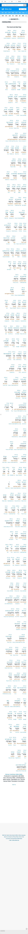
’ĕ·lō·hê (12, 315)
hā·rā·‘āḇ (10, 713)
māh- (25, 225)
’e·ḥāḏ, (12, 148)
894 (24, 81)
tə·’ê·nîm (7, 148)
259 (12, 146)
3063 (10, 94)
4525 (11, 120)
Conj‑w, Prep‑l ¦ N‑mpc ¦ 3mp (21, 770)
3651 (4, 326)
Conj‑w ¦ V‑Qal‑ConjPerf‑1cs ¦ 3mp (15, 423)
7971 (19, 351)
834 (7, 184)
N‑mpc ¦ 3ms (17, 590)
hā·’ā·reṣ (7, 405)
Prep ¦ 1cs (6, 218)
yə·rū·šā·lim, (16, 597)
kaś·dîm (12, 366)
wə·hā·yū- (18, 482)
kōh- (7, 302)
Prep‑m (14, 745)
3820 (24, 467)
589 (3, 467)
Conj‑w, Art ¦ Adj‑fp (6, 256)
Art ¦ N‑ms (24, 128)
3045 (20, 467)
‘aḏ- (11, 726)
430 (12, 313)
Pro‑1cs (3, 475)
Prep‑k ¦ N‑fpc (12, 166)
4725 (9, 351)
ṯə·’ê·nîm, (13, 45)
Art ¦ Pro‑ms (24, 372)
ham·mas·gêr (9, 122)
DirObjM (18, 89)
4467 (10, 647)
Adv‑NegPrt (24, 205)
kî (8, 469)
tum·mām (23, 739)
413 (6, 210)
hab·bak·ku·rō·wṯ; (22, 173)
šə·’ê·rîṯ (24, 597)
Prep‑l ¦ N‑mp (23, 513)
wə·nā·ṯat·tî (15, 456)
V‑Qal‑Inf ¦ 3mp (23, 745)
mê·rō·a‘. (11, 199)
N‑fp (8, 153)
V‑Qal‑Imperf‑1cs (15, 436)
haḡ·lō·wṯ (24, 70)
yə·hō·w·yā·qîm (22, 96)
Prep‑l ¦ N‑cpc (23, 63)
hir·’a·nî (23, 32)
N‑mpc (18, 115)
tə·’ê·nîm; (13, 238)
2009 (8, 30)
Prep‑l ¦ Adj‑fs (23, 655)
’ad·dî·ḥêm (8, 687)
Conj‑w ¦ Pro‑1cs (17, 500)
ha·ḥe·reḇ (19, 713)
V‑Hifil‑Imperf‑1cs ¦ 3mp (7, 693)
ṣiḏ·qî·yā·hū (19, 572)
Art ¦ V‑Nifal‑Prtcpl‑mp (8, 603)
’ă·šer (8, 186)
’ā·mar (24, 315)
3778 (12, 364)
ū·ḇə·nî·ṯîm (18, 417)
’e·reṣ (19, 366)
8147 (24, 43)
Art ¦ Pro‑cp (10, 333)
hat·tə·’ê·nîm (6, 238)
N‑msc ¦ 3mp (17, 526)
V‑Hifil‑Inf (24, 76)
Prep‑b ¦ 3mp (7, 706)
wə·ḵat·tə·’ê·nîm (9, 520)
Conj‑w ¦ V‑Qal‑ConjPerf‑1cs (13, 385)
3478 (7, 313)
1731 (18, 43)
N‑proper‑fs (24, 89)
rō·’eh (16, 225)
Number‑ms (12, 153)
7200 (22, 30)
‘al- (12, 405)
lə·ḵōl (17, 649)
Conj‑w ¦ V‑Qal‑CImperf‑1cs (21, 243)
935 (15, 133)
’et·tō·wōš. (23, 456)
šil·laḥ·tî (19, 353)
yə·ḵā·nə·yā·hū (12, 83)
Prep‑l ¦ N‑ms (23, 500)
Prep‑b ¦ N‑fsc (23, 629)
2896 (17, 326)
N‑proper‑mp (12, 372)
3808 (24, 197)
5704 (9, 724)
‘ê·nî (6, 379)
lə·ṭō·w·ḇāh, (17, 392)
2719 (20, 711)
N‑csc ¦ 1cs (5, 385)
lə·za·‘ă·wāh (8, 636)
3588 (7, 467)
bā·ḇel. (24, 148)
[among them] (8, 698)
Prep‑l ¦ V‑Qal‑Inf (13, 308)
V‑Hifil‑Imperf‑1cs (23, 346)
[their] (5, 493)
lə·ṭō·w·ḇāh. (23, 379)
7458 (10, 711)
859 (20, 223)
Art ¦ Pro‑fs (24, 423)
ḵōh (7, 546)
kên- (6, 327)
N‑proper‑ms (14, 38)
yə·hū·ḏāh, (6, 340)
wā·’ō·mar (23, 238)
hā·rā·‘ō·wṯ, (23, 533)
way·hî (23, 289)
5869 (5, 377)
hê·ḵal (18, 58)
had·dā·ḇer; (16, 726)
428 (10, 326)
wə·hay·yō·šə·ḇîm (9, 610)
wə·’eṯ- (24, 109)
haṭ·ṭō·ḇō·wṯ (23, 250)
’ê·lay (19, 302)
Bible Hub (14, 784)
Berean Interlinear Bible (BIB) (13, 774)
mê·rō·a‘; (17, 546)
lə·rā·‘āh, (24, 649)
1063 (24, 171)
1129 (19, 416)
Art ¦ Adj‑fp (24, 256)
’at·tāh (20, 225)
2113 (9, 634)
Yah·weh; (12, 58)
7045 (18, 673)
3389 (24, 133)
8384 (13, 43)
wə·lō (25, 430)
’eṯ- (19, 83)
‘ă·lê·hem (24, 392)
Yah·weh (14, 32)
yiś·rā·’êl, (7, 315)
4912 (10, 660)
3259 (7, 43)
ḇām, (8, 700)
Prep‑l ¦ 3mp (4, 462)
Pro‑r (9, 192)
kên (13, 559)
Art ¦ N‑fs (7, 410)
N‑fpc (11, 655)
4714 (18, 621)
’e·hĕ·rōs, (15, 430)
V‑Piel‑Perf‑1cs (18, 359)
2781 (18, 660)
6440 (24, 56)
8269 (17, 107)
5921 (24, 390)
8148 (24, 673)
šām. (25, 700)
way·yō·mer (22, 212)
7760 (16, 377)
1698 (17, 724)
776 (19, 364)
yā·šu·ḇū (13, 507)
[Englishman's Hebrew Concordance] (6, 454)
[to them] (13, 750)
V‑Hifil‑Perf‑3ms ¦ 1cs (21, 38)
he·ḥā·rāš (24, 122)
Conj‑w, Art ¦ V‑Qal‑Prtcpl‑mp (9, 616)
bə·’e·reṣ (24, 623)
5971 (24, 493)
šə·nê (24, 45)
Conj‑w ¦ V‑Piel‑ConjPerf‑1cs (15, 706)
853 (18, 81)
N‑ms (25, 475)
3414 (8, 223)
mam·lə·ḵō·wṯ (9, 649)
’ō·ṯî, (14, 469)
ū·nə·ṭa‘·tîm (23, 443)
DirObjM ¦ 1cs (12, 475)
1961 (22, 287)
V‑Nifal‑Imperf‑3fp (18, 205)
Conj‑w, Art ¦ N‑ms (13, 179)
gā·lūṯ (13, 340)
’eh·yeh (11, 495)
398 (19, 197)
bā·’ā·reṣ (24, 610)
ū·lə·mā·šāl (9, 662)
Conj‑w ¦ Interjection (7, 38)
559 (22, 210)
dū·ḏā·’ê (18, 45)
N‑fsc (14, 346)
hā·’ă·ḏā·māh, (8, 739)
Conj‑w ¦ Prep (4, 115)
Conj (8, 475)
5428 (24, 454)
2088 (24, 364)
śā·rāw (17, 585)
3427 (12, 608)
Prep (8, 63)
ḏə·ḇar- (12, 289)
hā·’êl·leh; (10, 327)
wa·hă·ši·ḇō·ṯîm (22, 405)
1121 (5, 81)
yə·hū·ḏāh (10, 96)
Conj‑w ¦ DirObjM (23, 115)
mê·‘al (14, 739)
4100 (24, 223)
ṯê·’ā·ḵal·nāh (18, 199)
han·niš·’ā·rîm (9, 597)
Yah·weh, (24, 482)
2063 (24, 416)
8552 (24, 737)
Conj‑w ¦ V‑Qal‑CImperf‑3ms (20, 218)
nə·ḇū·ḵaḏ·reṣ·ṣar (14, 70)
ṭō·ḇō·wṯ (24, 160)
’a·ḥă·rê (7, 58)
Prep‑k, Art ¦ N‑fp (23, 333)
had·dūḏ (17, 148)
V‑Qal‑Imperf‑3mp (12, 513)
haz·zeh (24, 366)
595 (18, 493)
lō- (25, 199)
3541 (5, 300)
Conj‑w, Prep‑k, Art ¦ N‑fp (8, 526)
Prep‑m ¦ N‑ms (10, 205)
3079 (24, 94)
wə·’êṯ (11, 585)
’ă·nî (4, 469)
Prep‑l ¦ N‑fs (24, 385)
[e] (24, 30)
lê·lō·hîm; (24, 507)
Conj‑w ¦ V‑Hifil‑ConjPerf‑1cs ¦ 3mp (20, 410)
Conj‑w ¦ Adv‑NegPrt (22, 436)
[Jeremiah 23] (2, 417)
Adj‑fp (25, 166)
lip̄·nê (25, 58)
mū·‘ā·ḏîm (7, 45)
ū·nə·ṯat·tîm (22, 636)
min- (14, 353)
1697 (11, 287)
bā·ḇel (24, 83)
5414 (15, 454)
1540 (24, 69)
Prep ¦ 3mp (24, 398)
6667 (20, 570)
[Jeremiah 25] (26, 417)
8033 (24, 698)
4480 (13, 351)
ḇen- (7, 83)
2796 (24, 120)
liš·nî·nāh (24, 675)
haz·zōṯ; (24, 417)
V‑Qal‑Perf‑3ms (23, 565)
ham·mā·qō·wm (7, 353)
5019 (17, 69)
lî (9, 482)
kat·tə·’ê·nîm (23, 327)
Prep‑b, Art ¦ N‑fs (23, 616)
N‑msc (19, 63)
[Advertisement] (14, 814)
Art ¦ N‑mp (24, 693)
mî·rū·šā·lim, (23, 135)
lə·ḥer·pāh (17, 662)
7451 (18, 184)
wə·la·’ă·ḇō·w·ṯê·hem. (21, 764)
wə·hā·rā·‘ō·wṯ (6, 250)
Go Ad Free (3, 930)
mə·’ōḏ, (19, 160)
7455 (11, 197)
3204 (14, 81)
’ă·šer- (14, 687)
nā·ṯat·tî (19, 752)
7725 (24, 403)
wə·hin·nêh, (8, 32)
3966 (13, 184)
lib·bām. (18, 520)
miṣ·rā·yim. (17, 623)
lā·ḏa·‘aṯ (20, 469)
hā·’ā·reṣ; (24, 662)
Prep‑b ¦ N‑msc (23, 526)
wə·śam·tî (15, 379)
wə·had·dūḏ (14, 173)
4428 (7, 69)
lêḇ (25, 469)
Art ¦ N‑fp (24, 179)
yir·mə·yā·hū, (7, 225)
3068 (14, 30)
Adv (20, 166)
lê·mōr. (14, 302)
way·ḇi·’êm (15, 135)
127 (9, 737)
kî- (18, 507)
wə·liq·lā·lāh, (17, 675)
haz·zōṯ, (17, 610)
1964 (18, 56)
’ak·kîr (24, 340)
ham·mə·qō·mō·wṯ (21, 687)
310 (7, 56)
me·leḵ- (7, 70)
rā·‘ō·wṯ (18, 186)
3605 (24, 518)
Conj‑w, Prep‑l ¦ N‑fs (16, 680)
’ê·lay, (6, 212)
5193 (24, 441)
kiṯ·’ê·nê (13, 160)
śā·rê (18, 109)
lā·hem (5, 456)
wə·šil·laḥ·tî (17, 700)
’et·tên (8, 559)
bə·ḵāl (24, 520)
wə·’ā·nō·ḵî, (17, 495)
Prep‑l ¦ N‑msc (15, 655)
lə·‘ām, (24, 495)
